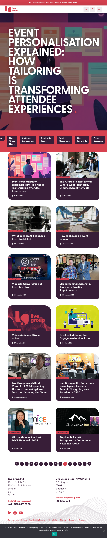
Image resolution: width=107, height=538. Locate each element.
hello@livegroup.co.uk (19, 501)
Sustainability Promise (37, 520)
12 (75, 464)
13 (79, 464)
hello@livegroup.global (68, 498)
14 (84, 464)
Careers (11, 520)
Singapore (82, 520)
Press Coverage (98, 139)
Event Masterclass (64, 139)
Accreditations (21, 520)
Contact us (72, 520)
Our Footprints (82, 139)
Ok (54, 534)
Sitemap (63, 520)
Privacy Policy (53, 520)
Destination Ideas (46, 139)
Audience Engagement (28, 139)
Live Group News (12, 141)
